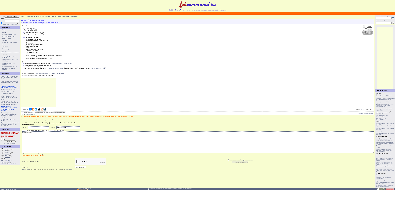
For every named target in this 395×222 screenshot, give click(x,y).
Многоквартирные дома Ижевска (68, 16)
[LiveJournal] (45, 109)
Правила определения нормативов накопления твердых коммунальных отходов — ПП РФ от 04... (384, 150)
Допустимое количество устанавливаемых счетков (382, 175)
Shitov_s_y (7, 152)
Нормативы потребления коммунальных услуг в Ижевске (9, 68)
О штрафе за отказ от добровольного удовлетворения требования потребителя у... (385, 166)
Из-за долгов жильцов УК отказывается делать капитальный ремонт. (384, 186)
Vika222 (10, 160)
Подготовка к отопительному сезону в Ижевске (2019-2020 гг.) (9, 82)
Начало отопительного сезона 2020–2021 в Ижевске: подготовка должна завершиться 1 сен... (385, 105)
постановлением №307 (98, 68)
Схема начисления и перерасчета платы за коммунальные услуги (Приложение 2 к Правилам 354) (9, 96)
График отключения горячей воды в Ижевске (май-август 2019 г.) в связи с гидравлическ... (384, 109)
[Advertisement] (38, 92)
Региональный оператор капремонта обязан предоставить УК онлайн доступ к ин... (385, 170)
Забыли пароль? (6, 24)
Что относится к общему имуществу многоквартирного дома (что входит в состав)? (9, 103)
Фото (3, 44)
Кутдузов (7, 153)
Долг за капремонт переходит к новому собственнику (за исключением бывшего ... (385, 156)
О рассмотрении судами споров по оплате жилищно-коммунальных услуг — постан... (385, 163)
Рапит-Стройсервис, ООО (382, 115)
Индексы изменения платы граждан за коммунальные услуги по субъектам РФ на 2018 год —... (385, 143)
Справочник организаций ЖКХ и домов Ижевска (41, 16)
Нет (4, 139)
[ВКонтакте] (30, 109)
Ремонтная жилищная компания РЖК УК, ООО (49, 73)
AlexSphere (13, 163)
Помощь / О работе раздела (365, 113)
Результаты (6, 143)
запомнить (5, 23)
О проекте (5, 46)
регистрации (69, 169)
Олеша (6, 155)
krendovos (3, 163)
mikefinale (7, 157)
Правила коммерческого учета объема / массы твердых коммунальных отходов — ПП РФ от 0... (385, 146)
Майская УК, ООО (380, 119)
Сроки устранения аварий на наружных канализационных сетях (385, 139)
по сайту (386, 16)
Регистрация (14, 24)
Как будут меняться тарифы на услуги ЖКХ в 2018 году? (10, 90)
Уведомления (25, 169)
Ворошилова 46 (30, 114)
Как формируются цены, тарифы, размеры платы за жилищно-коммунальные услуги (9, 115)
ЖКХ (22, 16)
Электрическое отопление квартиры (384, 140)
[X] (39, 109)
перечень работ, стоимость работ (62, 63)
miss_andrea (4, 162)
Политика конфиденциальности (173, 189)
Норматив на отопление (55, 68)
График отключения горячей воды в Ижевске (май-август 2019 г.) (9, 77)
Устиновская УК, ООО (381, 118)
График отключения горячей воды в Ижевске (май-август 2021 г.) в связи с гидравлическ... (384, 95)
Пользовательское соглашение (155, 189)
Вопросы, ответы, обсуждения (7, 39)
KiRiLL (2, 160)
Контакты (4, 51)
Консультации (6, 49)
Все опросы (12, 143)
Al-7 (6, 150)
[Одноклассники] (33, 109)
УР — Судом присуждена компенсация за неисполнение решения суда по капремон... (384, 159)
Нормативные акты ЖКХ (9, 34)
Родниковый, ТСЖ (380, 116)
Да (3, 138)
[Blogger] (42, 109)
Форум (4, 42)
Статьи (4, 32)
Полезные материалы (8, 36)
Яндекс (385, 20)
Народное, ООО (379, 113)
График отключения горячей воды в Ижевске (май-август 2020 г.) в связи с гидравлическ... (384, 101)
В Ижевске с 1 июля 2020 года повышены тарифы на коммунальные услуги (385, 99)
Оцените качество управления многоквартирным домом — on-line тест (10, 124)
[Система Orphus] (381, 189)
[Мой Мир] (36, 109)
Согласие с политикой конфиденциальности (241, 160)
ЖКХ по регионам (12, 42)
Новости (4, 30)
